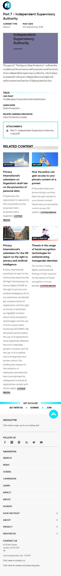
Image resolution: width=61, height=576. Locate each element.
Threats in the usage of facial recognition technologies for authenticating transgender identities (44, 253)
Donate (34, 407)
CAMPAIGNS (9, 478)
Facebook (4, 442)
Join (49, 407)
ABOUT (7, 499)
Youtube (41, 442)
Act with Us (16, 407)
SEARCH (7, 457)
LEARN (6, 485)
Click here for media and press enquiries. (21, 565)
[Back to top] (53, 414)
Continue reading (48, 212)
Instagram (11, 442)
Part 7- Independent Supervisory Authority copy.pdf (32, 132)
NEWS (6, 464)
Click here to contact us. (14, 560)
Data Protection (11, 108)
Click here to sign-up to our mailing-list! (21, 425)
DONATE (7, 506)
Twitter (34, 442)
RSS (26, 442)
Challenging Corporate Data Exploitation (24, 99)
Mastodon (19, 442)
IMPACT (7, 492)
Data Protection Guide (15, 117)
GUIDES (7, 471)
